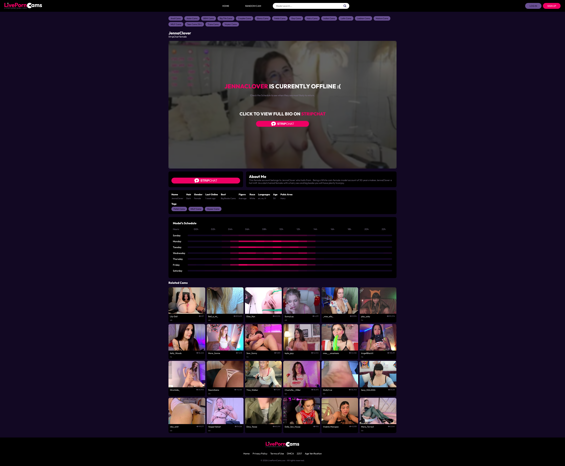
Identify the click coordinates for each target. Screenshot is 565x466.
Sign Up (551, 5)
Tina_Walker (252, 390)
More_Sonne (214, 353)
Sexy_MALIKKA (368, 390)
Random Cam (253, 5)
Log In (533, 5)
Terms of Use (277, 453)
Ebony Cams (262, 18)
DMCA (290, 453)
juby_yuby (365, 316)
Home (225, 5)
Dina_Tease (251, 427)
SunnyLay (289, 316)
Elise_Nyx (250, 316)
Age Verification (313, 453)
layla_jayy (289, 353)
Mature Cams (382, 18)
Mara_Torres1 (367, 427)
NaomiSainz (213, 390)
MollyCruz (327, 390)
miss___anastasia (331, 353)
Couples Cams (244, 18)
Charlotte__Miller (293, 390)
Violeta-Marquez (331, 427)
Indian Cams (329, 18)
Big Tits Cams (226, 18)
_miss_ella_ (328, 316)
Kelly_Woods (176, 353)
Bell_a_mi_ (213, 316)
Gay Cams (296, 18)
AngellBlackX (367, 353)
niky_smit (174, 427)
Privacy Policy (260, 453)
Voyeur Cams (231, 24)
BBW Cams (208, 18)
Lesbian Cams (363, 18)
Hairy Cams (312, 18)
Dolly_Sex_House (292, 427)
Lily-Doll (173, 316)
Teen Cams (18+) (194, 24)
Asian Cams (192, 18)
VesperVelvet (214, 427)
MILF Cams (176, 24)
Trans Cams (213, 24)
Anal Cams (176, 18)
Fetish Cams (279, 18)
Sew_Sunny (251, 353)
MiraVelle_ (175, 390)
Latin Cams (346, 18)
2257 (299, 453)
